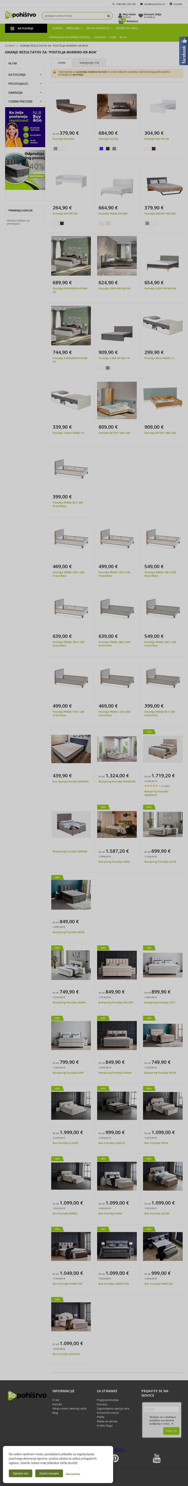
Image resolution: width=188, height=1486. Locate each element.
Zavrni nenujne (49, 1473)
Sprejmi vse (20, 1473)
